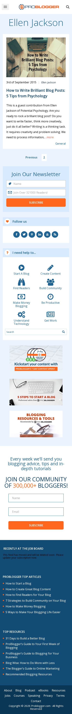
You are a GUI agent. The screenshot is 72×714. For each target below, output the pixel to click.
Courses (19, 695)
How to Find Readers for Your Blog (28, 595)
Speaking (34, 695)
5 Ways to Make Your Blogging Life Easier (33, 612)
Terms (60, 695)
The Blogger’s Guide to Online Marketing (33, 668)
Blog (18, 690)
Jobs (7, 695)
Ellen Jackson (48, 82)
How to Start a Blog (18, 583)
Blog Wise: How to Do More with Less (30, 663)
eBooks (43, 690)
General (60, 143)
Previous (31, 157)
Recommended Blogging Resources (29, 674)
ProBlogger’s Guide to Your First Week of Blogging (33, 646)
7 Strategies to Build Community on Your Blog (36, 600)
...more (49, 137)
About (8, 690)
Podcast (30, 690)
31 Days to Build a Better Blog (25, 638)
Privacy (48, 695)
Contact (36, 701)
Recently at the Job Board (23, 548)
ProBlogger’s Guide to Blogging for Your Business (32, 655)
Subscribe (36, 202)
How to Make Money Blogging (26, 606)
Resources (58, 690)
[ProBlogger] (39, 7)
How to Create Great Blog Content (28, 589)
